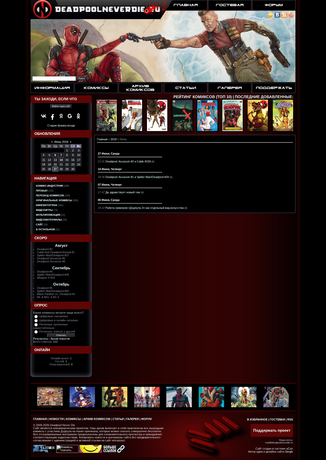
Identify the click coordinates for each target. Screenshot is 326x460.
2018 (114, 139)
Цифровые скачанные (53, 316)
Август (61, 246)
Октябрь (61, 284)
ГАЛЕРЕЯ (132, 418)
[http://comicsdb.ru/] (90, 451)
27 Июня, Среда (108, 153)
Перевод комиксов (50, 195)
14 (61, 159)
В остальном (45, 229)
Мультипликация (48, 214)
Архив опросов (60, 338)
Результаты (40, 338)
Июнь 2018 (61, 141)
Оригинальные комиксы (54, 200)
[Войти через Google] (70, 116)
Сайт (39, 224)
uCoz (289, 448)
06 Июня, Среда (108, 199)
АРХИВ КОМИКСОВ (96, 418)
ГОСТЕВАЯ (277, 419)
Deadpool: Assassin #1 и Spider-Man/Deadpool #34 (137, 176)
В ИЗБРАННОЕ (257, 419)
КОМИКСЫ (73, 418)
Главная (102, 139)
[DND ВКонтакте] (277, 17)
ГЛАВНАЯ (40, 418)
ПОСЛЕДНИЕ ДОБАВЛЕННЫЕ (263, 97)
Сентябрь (61, 268)
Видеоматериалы (49, 219)
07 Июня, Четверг (110, 184)
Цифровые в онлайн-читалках (58, 320)
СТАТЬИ (118, 418)
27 (55, 169)
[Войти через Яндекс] (61, 116)
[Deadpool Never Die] (270, 17)
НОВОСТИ (56, 418)
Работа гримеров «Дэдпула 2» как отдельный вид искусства (144, 207)
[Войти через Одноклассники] (78, 116)
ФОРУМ (146, 418)
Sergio (289, 451)
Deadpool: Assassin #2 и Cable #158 (128, 161)
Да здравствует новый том (122, 192)
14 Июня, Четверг (110, 169)
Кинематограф (46, 205)
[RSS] (284, 17)
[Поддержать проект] (291, 17)
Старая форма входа (61, 125)
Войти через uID (61, 106)
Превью (41, 190)
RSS (290, 419)
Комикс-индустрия (49, 185)
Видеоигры (44, 210)
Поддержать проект (271, 430)
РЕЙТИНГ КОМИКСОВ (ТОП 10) (202, 97)
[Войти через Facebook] (52, 116)
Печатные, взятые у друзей (57, 331)
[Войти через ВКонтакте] (44, 116)
